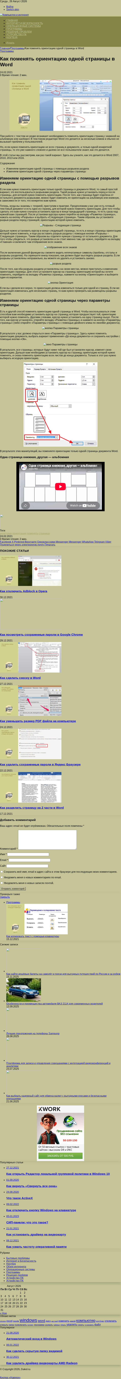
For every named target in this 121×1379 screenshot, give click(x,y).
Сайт (3, 865)
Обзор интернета (16, 1266)
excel (9, 1320)
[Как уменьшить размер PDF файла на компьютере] (30, 715)
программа (39, 1325)
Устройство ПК (16, 34)
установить (89, 1325)
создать (49, 1325)
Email (4, 860)
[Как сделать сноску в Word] (30, 671)
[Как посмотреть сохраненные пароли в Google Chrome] (30, 628)
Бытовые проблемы (18, 1258)
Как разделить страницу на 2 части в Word (32, 807)
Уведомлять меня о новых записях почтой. (29, 883)
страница (44, 533)
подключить (21, 1324)
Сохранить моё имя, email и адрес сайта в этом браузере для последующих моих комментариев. (60, 871)
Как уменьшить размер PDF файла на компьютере (38, 721)
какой (73, 1321)
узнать (81, 1325)
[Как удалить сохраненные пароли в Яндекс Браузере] (30, 758)
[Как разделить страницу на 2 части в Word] (30, 801)
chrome (3, 1321)
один (9, 533)
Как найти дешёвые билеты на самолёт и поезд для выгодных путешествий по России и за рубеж (63, 974)
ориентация (19, 533)
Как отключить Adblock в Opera (23, 591)
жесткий (54, 1321)
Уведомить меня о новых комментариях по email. (32, 877)
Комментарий (8, 848)
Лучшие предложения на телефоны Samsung (32, 1033)
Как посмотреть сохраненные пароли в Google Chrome (41, 634)
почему (30, 1325)
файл (97, 1324)
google (16, 1321)
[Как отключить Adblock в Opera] (30, 585)
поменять (32, 533)
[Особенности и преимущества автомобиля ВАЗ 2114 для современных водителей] (23, 1001)
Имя (3, 854)
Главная (5, 48)
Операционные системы (23, 26)
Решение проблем (19, 31)
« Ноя (3, 1313)
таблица (56, 1325)
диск (48, 1321)
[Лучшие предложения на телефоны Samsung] (23, 1030)
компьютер (85, 1320)
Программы (14, 29)
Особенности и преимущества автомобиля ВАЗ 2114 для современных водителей (54, 1003)
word (3, 533)
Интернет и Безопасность (24, 23)
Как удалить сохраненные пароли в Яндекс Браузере (40, 764)
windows (28, 1320)
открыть (4, 1324)
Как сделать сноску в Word (20, 677)
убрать (63, 1325)
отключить (111, 1320)
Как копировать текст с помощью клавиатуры (32, 936)
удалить (71, 1324)
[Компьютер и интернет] (14, 14)
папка (11, 1325)
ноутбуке (100, 1321)
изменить (63, 1320)
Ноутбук (11, 37)
